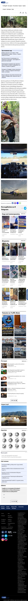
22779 (9, 261)
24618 (10, 357)
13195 (22, 357)
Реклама (3, 515)
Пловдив (5, 6)
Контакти (3, 523)
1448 (17, 234)
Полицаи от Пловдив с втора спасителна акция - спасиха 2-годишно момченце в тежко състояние (21, 231)
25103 (12, 285)
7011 (12, 262)
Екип (9, 513)
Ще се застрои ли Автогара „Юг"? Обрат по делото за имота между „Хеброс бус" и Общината (20, 351)
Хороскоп (4, 430)
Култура (9, 9)
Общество (14, 506)
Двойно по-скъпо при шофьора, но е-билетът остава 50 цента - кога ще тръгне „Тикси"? (13, 303)
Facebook (13, 203)
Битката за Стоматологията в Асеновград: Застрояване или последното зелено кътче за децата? (23, 303)
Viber (15, 203)
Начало (3, 506)
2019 (25, 306)
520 (15, 384)
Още (13, 9)
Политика (15, 6)
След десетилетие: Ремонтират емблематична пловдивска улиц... (12, 477)
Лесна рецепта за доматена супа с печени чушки (16, 377)
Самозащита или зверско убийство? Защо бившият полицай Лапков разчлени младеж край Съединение (13, 258)
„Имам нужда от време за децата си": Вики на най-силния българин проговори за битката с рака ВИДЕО (21, 281)
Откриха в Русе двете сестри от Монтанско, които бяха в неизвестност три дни (14, 231)
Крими (24, 6)
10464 (4, 285)
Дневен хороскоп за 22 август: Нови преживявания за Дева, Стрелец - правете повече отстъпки (16, 384)
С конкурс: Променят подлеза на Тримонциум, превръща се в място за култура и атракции (5, 303)
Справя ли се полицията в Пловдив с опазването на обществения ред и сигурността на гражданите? (11, 490)
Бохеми (8, 508)
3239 (3, 307)
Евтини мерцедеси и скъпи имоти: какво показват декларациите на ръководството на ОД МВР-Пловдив (6, 258)
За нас (2, 513)
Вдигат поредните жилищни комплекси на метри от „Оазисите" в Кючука (13, 281)
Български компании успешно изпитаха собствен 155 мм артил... (14, 423)
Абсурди (14, 508)
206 (15, 396)
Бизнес (20, 6)
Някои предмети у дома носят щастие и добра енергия (15, 364)
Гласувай (13, 501)
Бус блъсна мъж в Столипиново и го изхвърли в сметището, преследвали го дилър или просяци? (5, 231)
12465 (20, 285)
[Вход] (20, 13)
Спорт (4, 9)
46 (15, 366)
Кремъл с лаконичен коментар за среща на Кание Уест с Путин (16, 389)
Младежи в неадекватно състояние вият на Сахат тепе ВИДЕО (21, 258)
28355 (9, 424)
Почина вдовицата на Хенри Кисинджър (15, 393)
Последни (4, 361)
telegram (18, 203)
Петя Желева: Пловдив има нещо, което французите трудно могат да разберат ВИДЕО (8, 330)
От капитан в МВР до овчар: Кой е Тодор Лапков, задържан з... (12, 465)
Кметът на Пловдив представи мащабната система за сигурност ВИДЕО (20, 329)
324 (15, 372)
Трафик (3, 508)
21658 (22, 335)
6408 (3, 235)
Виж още (13, 400)
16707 (10, 335)
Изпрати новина (27, 295)
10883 (12, 307)
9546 (20, 235)
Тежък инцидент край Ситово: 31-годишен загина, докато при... (13, 481)
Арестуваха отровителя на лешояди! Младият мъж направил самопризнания (6, 281)
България (10, 6)
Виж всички (23, 213)
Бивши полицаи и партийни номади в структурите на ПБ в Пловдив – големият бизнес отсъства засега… (8, 350)
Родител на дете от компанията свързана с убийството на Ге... (11, 473)
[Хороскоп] (14, 449)
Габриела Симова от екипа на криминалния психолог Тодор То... (13, 469)
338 (15, 390)
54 (15, 378)
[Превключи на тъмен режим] (26, 12)
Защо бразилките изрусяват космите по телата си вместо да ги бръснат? (16, 370)
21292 (20, 262)
